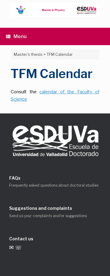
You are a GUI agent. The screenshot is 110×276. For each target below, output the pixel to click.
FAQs (14, 178)
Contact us (21, 238)
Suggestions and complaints (40, 208)
